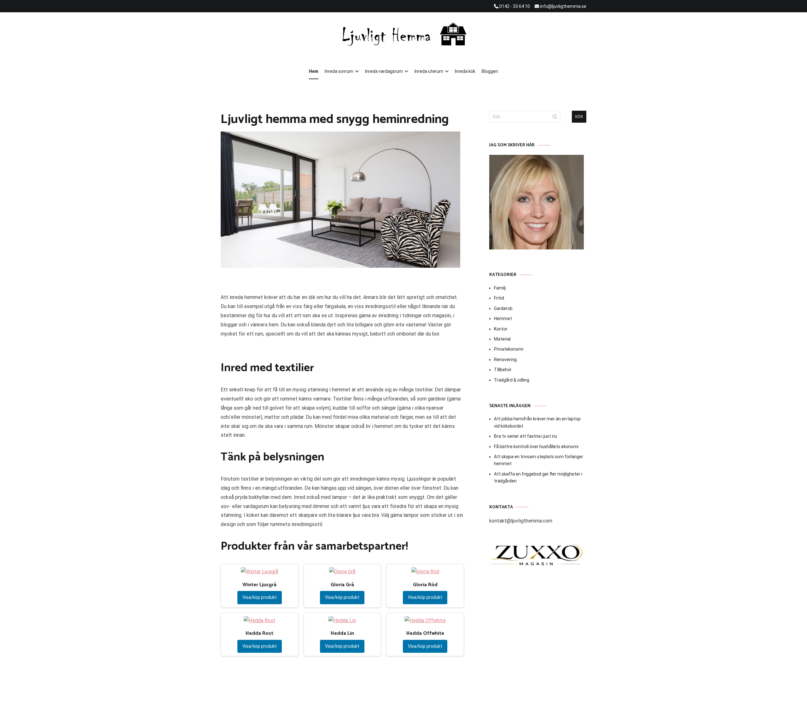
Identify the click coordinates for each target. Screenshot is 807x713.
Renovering (505, 359)
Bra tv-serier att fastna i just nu (525, 436)
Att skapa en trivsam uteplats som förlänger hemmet (538, 460)
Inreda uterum (429, 71)
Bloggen (490, 71)
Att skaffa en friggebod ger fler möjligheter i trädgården (538, 477)
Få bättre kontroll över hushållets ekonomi (536, 446)
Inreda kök (465, 71)
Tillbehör (503, 369)
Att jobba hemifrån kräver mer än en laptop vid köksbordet (537, 422)
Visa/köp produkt (259, 597)
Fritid (499, 298)
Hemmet (503, 318)
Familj (500, 287)
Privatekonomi (508, 349)
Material (502, 339)
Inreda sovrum (339, 71)
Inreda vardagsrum (384, 71)
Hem (313, 71)
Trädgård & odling (511, 380)
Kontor (501, 328)
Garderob (503, 308)
